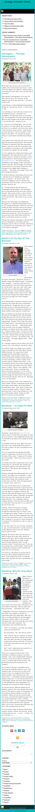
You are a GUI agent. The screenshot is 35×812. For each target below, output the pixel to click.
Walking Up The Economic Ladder (14, 26)
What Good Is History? (10, 28)
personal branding (6, 401)
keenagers (29, 231)
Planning (17, 230)
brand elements (27, 397)
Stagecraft (7, 800)
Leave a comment (16, 401)
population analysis (23, 233)
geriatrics (23, 231)
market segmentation (7, 233)
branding (4, 399)
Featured (13, 718)
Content (6, 771)
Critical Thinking (8, 776)
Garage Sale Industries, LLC (20, 810)
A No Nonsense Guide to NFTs (13, 19)
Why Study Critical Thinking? (18, 44)
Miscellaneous (10, 230)
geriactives (17, 231)
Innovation (7, 781)
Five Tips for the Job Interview (24, 37)
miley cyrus (27, 400)
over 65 (15, 233)
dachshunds (10, 399)
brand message (14, 564)
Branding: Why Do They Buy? (17, 571)
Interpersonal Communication (12, 783)
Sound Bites (7, 797)
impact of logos (18, 399)
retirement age (9, 234)
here (29, 307)
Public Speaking (8, 792)
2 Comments (23, 234)
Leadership (7, 785)
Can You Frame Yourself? (23, 41)
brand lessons (5, 564)
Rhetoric (6, 795)
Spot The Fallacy (9, 23)
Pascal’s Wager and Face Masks (13, 21)
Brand (8, 397)
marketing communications (16, 400)
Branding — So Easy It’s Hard (17, 405)
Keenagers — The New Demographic (13, 55)
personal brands (24, 433)
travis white (16, 234)
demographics (10, 231)
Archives (4, 760)
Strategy (26, 718)
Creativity (6, 774)
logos (24, 399)
